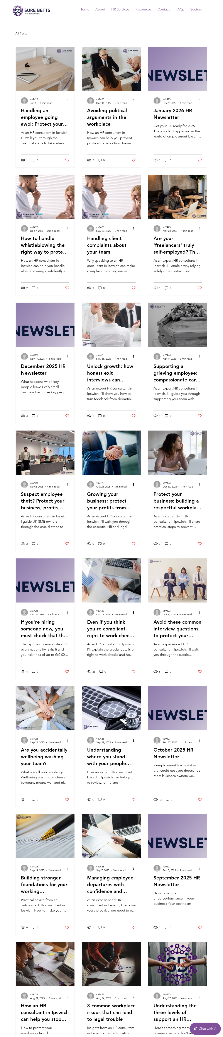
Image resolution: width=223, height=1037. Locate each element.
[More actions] (68, 100)
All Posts (21, 33)
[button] (180, 9)
